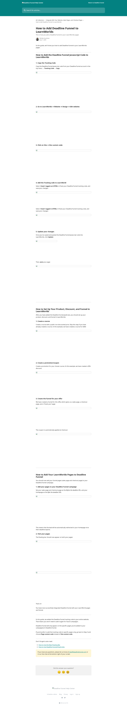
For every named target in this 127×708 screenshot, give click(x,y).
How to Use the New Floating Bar (49, 645)
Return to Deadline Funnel (96, 2)
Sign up (78, 694)
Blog (60, 694)
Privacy (66, 694)
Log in (71, 694)
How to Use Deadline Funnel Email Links (52, 647)
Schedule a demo (52, 694)
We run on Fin (64, 703)
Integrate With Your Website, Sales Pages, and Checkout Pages (64, 20)
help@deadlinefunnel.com (77, 652)
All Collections (40, 20)
